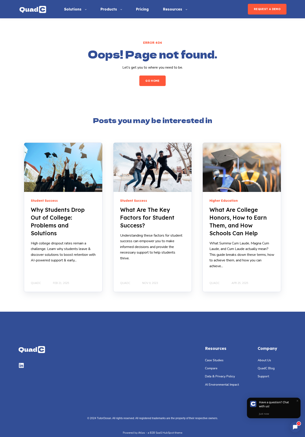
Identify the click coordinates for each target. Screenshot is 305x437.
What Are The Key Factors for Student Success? (147, 217)
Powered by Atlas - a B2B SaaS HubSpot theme (152, 433)
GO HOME (152, 80)
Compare (211, 368)
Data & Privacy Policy (220, 376)
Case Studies (214, 360)
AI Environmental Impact (222, 385)
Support (263, 376)
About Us (264, 360)
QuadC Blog (266, 368)
